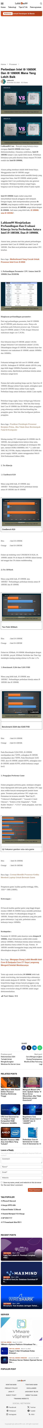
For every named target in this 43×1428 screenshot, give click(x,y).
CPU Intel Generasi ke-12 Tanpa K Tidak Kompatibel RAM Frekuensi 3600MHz (10, 1119)
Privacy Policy (11, 1388)
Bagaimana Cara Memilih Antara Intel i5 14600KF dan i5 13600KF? (32, 1119)
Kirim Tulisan (31, 1395)
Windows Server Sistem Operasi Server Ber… (25, 1361)
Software (7, 1253)
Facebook (12, 1407)
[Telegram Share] (34, 1047)
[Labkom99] (21, 3)
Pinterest (12, 1411)
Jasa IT (11, 1391)
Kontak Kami (11, 1385)
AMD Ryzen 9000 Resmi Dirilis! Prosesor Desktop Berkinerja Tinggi (10, 1092)
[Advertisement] (21, 39)
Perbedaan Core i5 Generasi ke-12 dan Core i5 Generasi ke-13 (32, 1141)
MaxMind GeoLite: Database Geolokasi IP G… (20, 1280)
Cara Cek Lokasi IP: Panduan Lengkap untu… (19, 1256)
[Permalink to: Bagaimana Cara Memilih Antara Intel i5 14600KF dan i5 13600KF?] (32, 1109)
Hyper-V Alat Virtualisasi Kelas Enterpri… (22, 1352)
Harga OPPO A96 (9, 1205)
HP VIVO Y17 (7, 1218)
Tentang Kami (31, 1385)
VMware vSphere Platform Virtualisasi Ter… (19, 1344)
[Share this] (23, 1047)
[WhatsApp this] (39, 1047)
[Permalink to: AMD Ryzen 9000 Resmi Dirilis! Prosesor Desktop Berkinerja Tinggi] (10, 1082)
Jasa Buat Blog (31, 1391)
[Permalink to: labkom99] (3, 81)
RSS (32, 1414)
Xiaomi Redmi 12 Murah (11, 1209)
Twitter (33, 1407)
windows (24, 1358)
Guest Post (11, 1395)
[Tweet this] (29, 1047)
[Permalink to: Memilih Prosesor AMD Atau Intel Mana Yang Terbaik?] (10, 1132)
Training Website (21, 1398)
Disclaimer (31, 1388)
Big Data (7, 1277)
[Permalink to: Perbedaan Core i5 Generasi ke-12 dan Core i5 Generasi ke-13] (32, 1132)
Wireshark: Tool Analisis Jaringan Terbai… (21, 1306)
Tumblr (32, 1411)
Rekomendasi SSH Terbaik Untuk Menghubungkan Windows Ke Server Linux (10, 1059)
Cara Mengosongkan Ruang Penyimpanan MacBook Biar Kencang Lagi (33, 1059)
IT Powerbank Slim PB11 (12, 1222)
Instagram (12, 1414)
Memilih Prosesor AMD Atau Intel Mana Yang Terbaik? (10, 1141)
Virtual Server (6, 1342)
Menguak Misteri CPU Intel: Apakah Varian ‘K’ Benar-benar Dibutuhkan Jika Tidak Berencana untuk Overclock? (32, 1094)
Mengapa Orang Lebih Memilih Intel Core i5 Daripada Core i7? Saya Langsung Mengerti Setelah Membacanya (21, 962)
